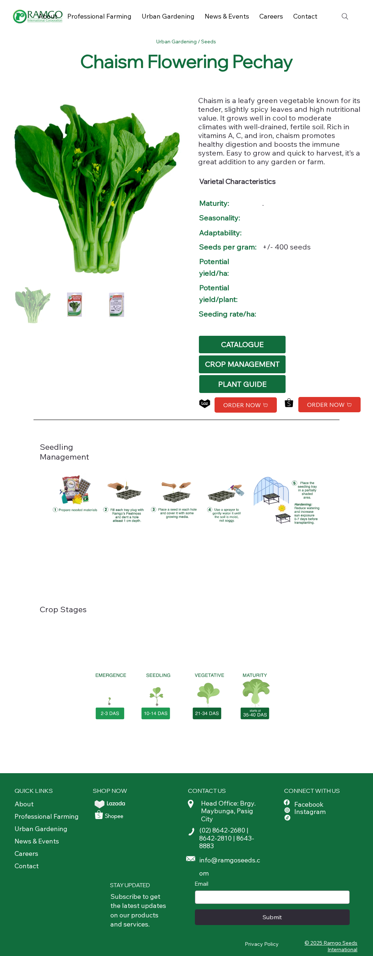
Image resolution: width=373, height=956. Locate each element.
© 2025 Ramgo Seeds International (331, 946)
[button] (242, 364)
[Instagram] (287, 810)
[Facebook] (287, 802)
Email (201, 883)
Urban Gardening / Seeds (186, 41)
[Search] (345, 16)
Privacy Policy (262, 944)
